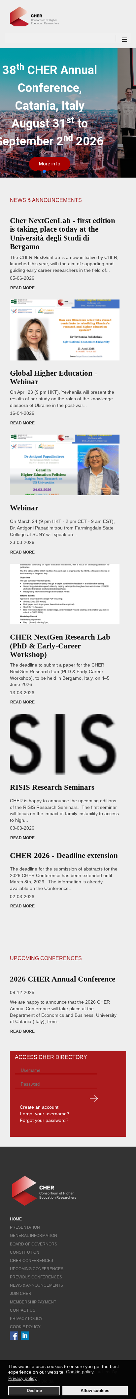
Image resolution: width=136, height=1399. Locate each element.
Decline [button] (34, 1390)
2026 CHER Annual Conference (62, 979)
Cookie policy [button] (80, 1371)
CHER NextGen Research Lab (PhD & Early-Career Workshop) (60, 646)
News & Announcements (36, 1285)
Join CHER (20, 1293)
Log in (93, 1098)
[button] (38, 171)
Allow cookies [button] (95, 1390)
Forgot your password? (44, 1120)
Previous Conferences (36, 1277)
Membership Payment (33, 1302)
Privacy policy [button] (22, 1378)
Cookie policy (25, 1327)
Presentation (25, 1227)
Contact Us (22, 1310)
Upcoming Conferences (36, 1269)
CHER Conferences (31, 1260)
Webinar (24, 508)
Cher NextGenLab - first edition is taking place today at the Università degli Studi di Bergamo (62, 233)
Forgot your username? (44, 1113)
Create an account (39, 1107)
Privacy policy (26, 1318)
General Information (33, 1235)
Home (16, 1219)
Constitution (24, 1252)
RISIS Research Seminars (52, 787)
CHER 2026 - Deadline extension (64, 855)
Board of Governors (33, 1244)
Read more (22, 288)
